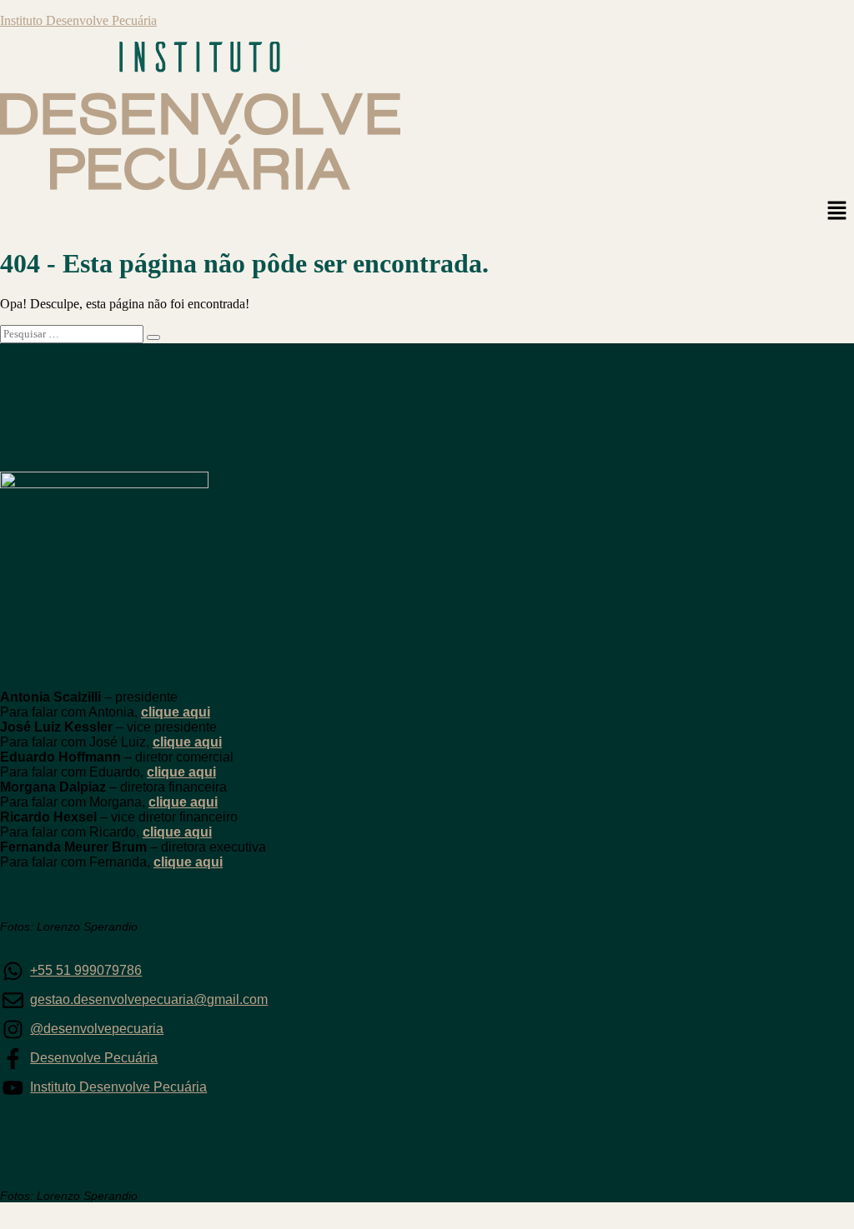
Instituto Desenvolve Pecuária (78, 20)
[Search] (153, 337)
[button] (837, 211)
